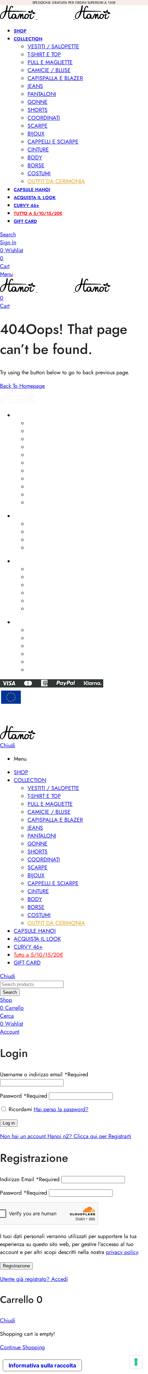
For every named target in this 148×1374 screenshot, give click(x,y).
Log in (9, 1123)
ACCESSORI (27, 516)
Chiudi (7, 745)
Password (23, 1096)
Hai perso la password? (61, 1109)
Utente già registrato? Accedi (34, 1279)
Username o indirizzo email (44, 1074)
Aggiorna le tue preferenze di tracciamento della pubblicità (74, 722)
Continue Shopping (22, 1347)
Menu (6, 274)
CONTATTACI (28, 622)
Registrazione (16, 1265)
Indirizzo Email (30, 1179)
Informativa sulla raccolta (42, 1365)
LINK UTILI (24, 561)
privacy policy (122, 1252)
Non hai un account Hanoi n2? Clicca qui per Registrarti (65, 1136)
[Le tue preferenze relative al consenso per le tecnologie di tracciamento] (135, 1361)
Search (10, 992)
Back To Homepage (22, 386)
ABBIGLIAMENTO (32, 415)
